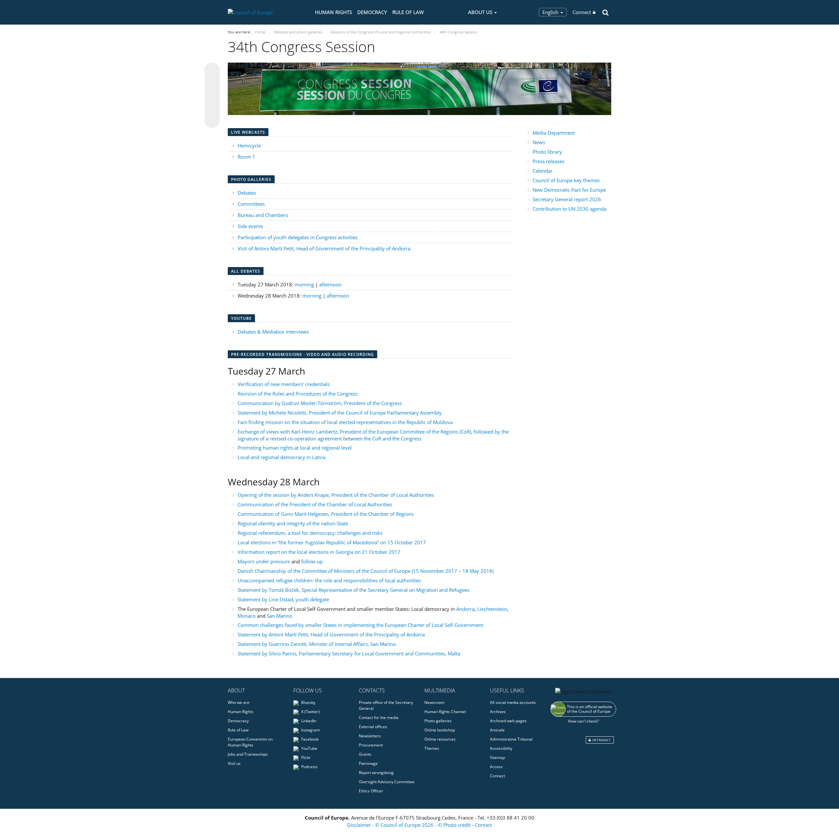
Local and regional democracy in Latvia (281, 457)
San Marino (279, 615)
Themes (431, 748)
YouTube (308, 748)
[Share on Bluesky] (212, 71)
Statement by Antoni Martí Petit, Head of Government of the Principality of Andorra (331, 634)
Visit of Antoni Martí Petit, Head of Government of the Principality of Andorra (324, 248)
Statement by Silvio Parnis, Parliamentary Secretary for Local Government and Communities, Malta (349, 653)
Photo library (547, 151)
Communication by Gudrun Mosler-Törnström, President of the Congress (320, 403)
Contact (483, 825)
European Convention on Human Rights (250, 742)
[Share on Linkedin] (212, 108)
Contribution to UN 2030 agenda (569, 208)
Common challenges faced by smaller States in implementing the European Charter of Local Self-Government (360, 625)
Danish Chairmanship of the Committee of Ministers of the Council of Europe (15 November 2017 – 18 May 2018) (366, 571)
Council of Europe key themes (566, 180)
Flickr (305, 757)
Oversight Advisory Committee (387, 782)
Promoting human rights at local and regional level (295, 447)
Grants (365, 754)
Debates (247, 192)
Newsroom (434, 702)
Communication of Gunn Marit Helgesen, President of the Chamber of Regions (326, 514)
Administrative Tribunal (511, 739)
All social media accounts (513, 702)
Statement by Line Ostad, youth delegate (283, 599)
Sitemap (497, 757)
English (551, 12)
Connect (582, 12)
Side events (250, 226)
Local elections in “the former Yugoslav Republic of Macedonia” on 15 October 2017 (332, 542)
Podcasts (309, 766)
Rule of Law (408, 12)
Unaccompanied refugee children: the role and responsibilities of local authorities (329, 580)
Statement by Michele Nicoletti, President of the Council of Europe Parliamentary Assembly (340, 412)
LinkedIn (308, 721)
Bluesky (307, 702)
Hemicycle (249, 145)
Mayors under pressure (264, 561)
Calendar (543, 170)
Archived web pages (508, 721)
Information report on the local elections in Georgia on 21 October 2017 (319, 552)
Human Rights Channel (445, 711)
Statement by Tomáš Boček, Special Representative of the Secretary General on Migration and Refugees (353, 590)
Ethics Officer (371, 791)
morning (305, 284)
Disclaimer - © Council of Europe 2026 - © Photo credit (409, 825)
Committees (251, 204)
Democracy (372, 12)
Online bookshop (439, 730)
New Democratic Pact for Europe (569, 189)
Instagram (310, 730)
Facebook (309, 739)
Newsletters (370, 736)
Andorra (465, 609)
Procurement (371, 745)
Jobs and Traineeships (248, 754)
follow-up (312, 561)
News (539, 142)
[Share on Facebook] (212, 96)
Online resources (440, 739)
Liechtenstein (492, 609)
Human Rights (333, 12)
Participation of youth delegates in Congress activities (298, 237)
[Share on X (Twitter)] (212, 83)
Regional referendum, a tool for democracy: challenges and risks (310, 533)
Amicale (497, 730)
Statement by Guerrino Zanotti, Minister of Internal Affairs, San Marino (317, 644)
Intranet (601, 740)
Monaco (247, 615)
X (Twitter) (310, 711)
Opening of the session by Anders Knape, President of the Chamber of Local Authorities (336, 495)
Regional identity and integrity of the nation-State (293, 523)
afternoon (330, 284)
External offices (373, 726)
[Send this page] (212, 121)
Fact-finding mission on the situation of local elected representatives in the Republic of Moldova (345, 422)
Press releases (548, 161)
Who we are (238, 702)
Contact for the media (379, 717)
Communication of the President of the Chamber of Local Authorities (315, 504)
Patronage (368, 763)
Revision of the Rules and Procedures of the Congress (298, 393)
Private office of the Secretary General (386, 705)
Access (496, 766)
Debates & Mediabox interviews (273, 331)
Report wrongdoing (376, 772)
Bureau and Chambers (263, 215)
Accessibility (501, 748)
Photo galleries (438, 721)
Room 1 (246, 156)
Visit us (234, 763)
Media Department (554, 132)
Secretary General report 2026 (567, 199)
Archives (498, 711)
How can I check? (583, 721)
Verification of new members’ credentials (284, 384)
